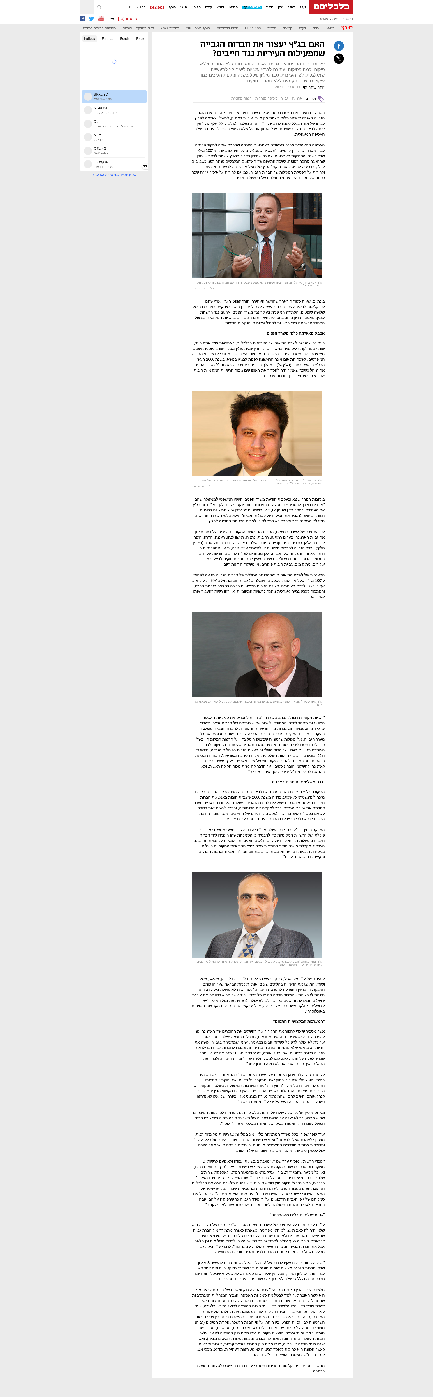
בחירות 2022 (170, 28)
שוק (280, 7)
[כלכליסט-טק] (252, 7)
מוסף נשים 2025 (198, 28)
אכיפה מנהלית (266, 98)
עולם (208, 7)
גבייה (284, 98)
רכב (316, 28)
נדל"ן (270, 7)
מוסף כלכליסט (227, 28)
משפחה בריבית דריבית (99, 28)
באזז (291, 7)
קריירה (287, 28)
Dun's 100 (137, 7)
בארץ (220, 7)
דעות (302, 28)
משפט (233, 7)
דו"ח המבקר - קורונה (138, 28)
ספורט (196, 7)
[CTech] (157, 8)
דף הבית (347, 19)
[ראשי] (331, 7)
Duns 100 (253, 28)
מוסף (172, 7)
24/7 (303, 7)
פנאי (183, 7)
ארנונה (297, 98)
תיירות (271, 28)
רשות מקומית (241, 98)
